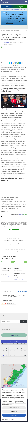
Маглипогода (5, 42)
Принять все (14, 415)
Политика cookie (10, 402)
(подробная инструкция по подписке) (14, 9)
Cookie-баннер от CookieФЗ (8, 419)
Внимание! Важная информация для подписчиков (6, 270)
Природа (16, 30)
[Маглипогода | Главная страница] (6, 2)
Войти (2, 315)
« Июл (13, 359)
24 (3, 355)
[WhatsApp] (18, 63)
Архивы (3, 327)
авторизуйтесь (23, 291)
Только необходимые (14, 407)
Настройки (14, 411)
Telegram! (20, 7)
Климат (3, 30)
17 (3, 353)
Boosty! (7, 7)
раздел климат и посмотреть (9, 74)
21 (17, 353)
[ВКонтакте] (11, 63)
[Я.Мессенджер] (9, 63)
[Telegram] (16, 63)
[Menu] (26, 2)
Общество (9, 30)
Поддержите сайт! (14, 229)
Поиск (23, 321)
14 (17, 350)
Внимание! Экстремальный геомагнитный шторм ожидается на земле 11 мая (19, 272)
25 (6, 355)
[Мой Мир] (20, 63)
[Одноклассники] (14, 63)
